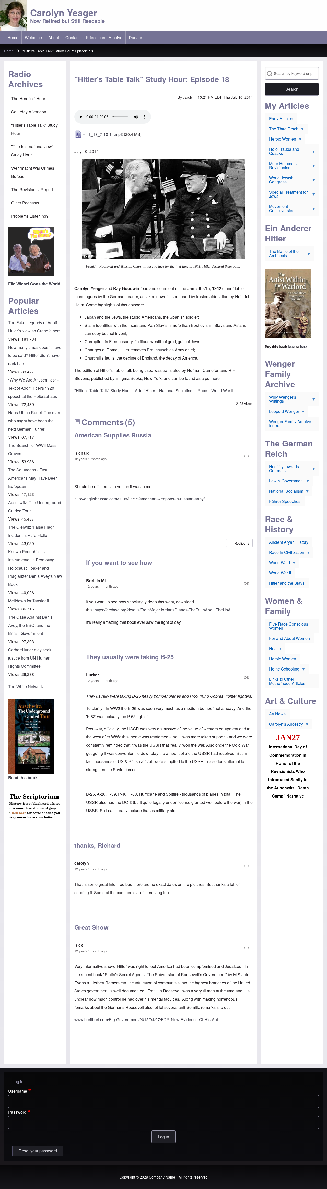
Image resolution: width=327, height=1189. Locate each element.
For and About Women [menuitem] (289, 638)
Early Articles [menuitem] (281, 118)
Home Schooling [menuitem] (282, 670)
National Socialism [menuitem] (284, 492)
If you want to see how (119, 562)
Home (9, 50)
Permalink (163, 456)
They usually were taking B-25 (130, 656)
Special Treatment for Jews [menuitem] (286, 195)
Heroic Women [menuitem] (280, 140)
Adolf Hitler (145, 391)
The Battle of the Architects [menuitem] (282, 254)
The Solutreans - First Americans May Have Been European (33, 478)
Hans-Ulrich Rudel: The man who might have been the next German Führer (34, 421)
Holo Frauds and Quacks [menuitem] (282, 152)
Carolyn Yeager (63, 12)
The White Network (25, 686)
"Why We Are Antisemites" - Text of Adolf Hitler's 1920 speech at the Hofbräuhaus (33, 388)
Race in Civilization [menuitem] (284, 553)
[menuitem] (12, 37)
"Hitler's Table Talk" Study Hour (102, 391)
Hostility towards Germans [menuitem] (282, 470)
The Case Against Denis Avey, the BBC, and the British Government (30, 625)
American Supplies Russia (112, 435)
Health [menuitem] (275, 648)
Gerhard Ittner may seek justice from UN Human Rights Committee (29, 658)
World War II (222, 391)
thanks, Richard (97, 845)
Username (17, 1091)
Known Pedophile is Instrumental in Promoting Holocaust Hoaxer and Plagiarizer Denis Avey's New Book (35, 568)
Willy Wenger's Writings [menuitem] (280, 400)
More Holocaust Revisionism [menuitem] (281, 166)
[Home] (13, 15)
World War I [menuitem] (277, 564)
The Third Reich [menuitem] (281, 130)
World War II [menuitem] (280, 573)
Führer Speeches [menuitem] (284, 501)
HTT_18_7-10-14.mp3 (103, 134)
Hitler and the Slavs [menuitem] (287, 583)
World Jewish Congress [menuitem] (279, 181)
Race (202, 391)
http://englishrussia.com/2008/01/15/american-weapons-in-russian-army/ (139, 499)
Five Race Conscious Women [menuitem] (288, 626)
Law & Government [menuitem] (284, 482)
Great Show (91, 927)
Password (17, 1112)
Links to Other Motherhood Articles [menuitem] (287, 681)
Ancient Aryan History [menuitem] (288, 542)
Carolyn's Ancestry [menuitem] (284, 725)
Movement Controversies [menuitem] (279, 209)
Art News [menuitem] (277, 714)
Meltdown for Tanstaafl (28, 601)
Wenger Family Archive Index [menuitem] (290, 424)
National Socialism (176, 391)
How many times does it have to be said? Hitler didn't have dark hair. (34, 355)
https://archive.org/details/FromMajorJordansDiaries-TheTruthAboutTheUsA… (165, 610)
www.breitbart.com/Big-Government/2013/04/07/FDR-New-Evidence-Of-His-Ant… (148, 1019)
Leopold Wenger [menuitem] (282, 412)
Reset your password (38, 1151)
